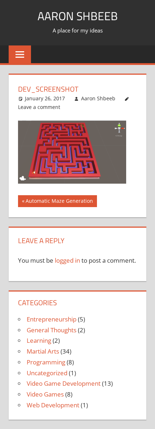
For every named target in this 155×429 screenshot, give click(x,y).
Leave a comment (39, 107)
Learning (39, 340)
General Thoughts (51, 330)
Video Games (45, 394)
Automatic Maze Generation (59, 202)
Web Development (53, 405)
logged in (67, 260)
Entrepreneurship (51, 319)
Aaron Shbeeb (77, 16)
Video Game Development (64, 383)
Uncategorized (47, 373)
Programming (46, 362)
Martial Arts (43, 351)
